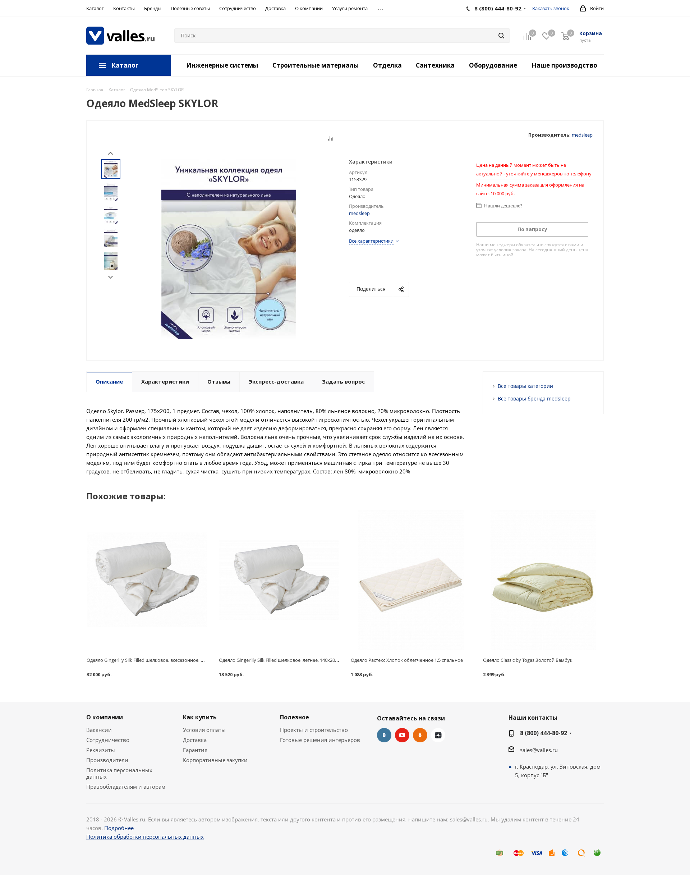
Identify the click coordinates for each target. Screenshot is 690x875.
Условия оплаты (204, 729)
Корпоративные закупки (215, 760)
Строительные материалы (315, 65)
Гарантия (195, 749)
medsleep (582, 135)
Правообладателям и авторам (125, 786)
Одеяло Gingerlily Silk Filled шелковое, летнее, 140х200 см (281, 660)
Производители (107, 760)
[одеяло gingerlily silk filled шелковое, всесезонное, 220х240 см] (147, 580)
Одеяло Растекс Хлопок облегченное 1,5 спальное (407, 660)
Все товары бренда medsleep (534, 398)
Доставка (195, 739)
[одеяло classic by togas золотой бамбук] (543, 580)
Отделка (387, 65)
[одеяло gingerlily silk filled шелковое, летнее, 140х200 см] (279, 580)
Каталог (124, 65)
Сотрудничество (107, 739)
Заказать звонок (550, 8)
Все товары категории (525, 385)
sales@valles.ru (539, 749)
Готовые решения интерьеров (320, 739)
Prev (110, 153)
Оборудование (493, 65)
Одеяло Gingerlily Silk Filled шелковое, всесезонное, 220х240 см (156, 660)
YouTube (402, 735)
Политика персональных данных (119, 773)
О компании (104, 717)
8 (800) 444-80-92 (543, 733)
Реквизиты (100, 749)
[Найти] (501, 35)
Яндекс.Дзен (438, 735)
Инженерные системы (222, 65)
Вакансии (99, 729)
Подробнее (119, 828)
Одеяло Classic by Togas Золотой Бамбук (527, 660)
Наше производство (564, 65)
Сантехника (435, 65)
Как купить (200, 717)
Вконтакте (384, 735)
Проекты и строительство (314, 729)
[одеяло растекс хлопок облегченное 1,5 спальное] (411, 580)
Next (110, 277)
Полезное (294, 717)
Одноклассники (420, 735)
